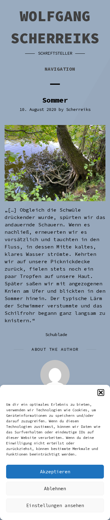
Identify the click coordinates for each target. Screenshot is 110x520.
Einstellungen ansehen (55, 505)
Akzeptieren (55, 472)
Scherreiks (78, 109)
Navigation (60, 69)
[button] (101, 392)
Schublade (56, 334)
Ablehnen (55, 488)
